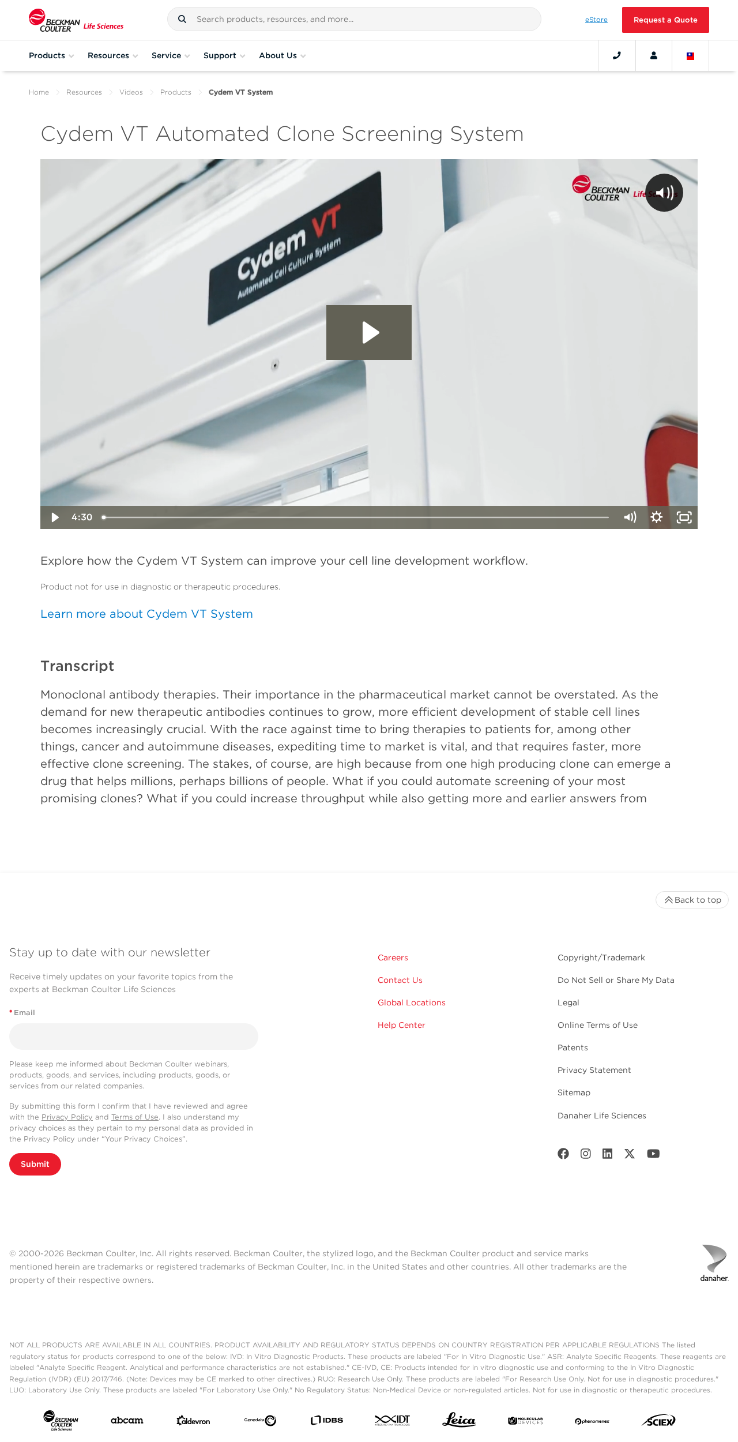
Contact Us (400, 980)
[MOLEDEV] (525, 1422)
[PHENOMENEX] (592, 1422)
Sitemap (574, 1092)
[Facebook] (563, 1156)
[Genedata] (260, 1423)
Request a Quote (666, 20)
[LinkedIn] (608, 1156)
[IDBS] (326, 1423)
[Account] (654, 55)
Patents (573, 1047)
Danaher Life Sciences (602, 1115)
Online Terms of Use (598, 1025)
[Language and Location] (690, 55)
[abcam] (127, 1423)
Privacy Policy (67, 1117)
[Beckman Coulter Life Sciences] (76, 20)
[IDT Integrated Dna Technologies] (393, 1422)
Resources (84, 92)
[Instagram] (586, 1156)
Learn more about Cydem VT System (146, 614)
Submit (35, 1164)
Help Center (402, 1025)
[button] (182, 19)
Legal (568, 1002)
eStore (596, 20)
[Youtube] (653, 1156)
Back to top (698, 899)
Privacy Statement (594, 1070)
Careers (393, 957)
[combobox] (354, 19)
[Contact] (616, 55)
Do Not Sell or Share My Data (616, 980)
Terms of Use (135, 1117)
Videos (131, 92)
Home (39, 92)
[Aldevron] (193, 1423)
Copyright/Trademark (601, 957)
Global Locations (412, 1002)
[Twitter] (629, 1156)
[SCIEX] (659, 1423)
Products (175, 92)
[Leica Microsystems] (459, 1423)
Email (22, 1012)
